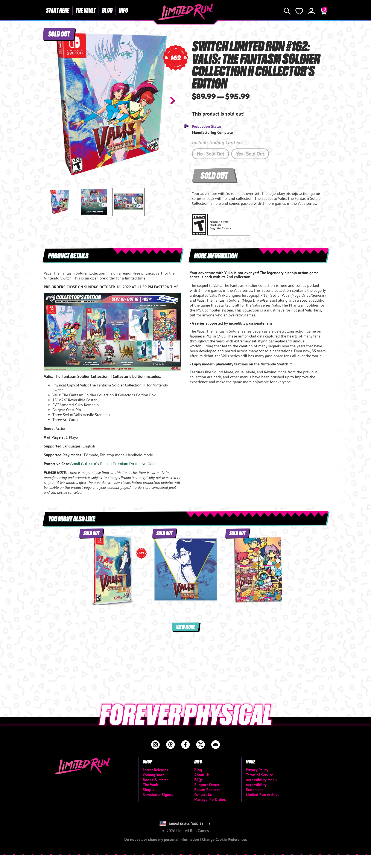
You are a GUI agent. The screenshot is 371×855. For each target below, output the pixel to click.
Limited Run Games (185, 11)
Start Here (57, 10)
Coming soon (153, 774)
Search (287, 11)
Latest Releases (155, 769)
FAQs (198, 779)
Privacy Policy (257, 769)
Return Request (207, 789)
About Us (202, 774)
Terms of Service (259, 774)
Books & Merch (156, 779)
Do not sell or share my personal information (162, 839)
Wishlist (299, 11)
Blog (107, 10)
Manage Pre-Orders (210, 799)
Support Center (206, 784)
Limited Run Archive (262, 794)
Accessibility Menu (261, 779)
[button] (50, 100)
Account (311, 11)
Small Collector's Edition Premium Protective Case (113, 464)
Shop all (150, 789)
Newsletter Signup (158, 794)
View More (185, 626)
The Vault (86, 10)
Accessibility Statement (256, 787)
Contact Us (203, 794)
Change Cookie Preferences (224, 839)
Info (123, 10)
